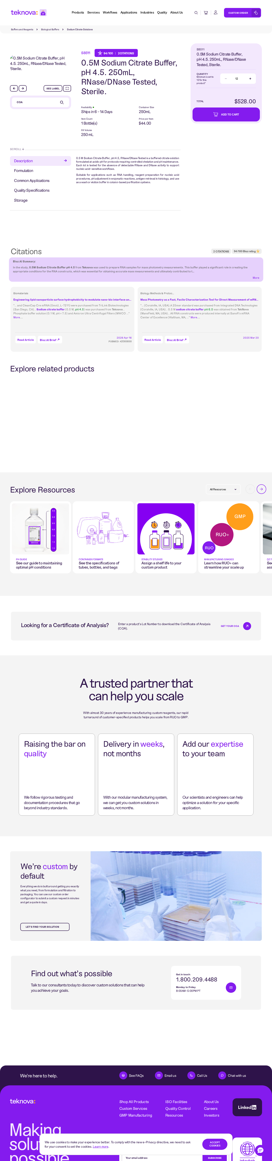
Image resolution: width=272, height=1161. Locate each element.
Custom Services (133, 1108)
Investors (211, 1115)
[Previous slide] (14, 88)
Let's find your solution (42, 926)
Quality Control (178, 1108)
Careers (211, 1108)
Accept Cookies (214, 1144)
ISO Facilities (176, 1101)
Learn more (100, 1146)
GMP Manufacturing (135, 1115)
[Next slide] (23, 88)
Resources (174, 1115)
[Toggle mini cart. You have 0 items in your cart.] (206, 12)
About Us (211, 1101)
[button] (260, 1150)
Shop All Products (134, 1101)
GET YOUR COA (230, 625)
